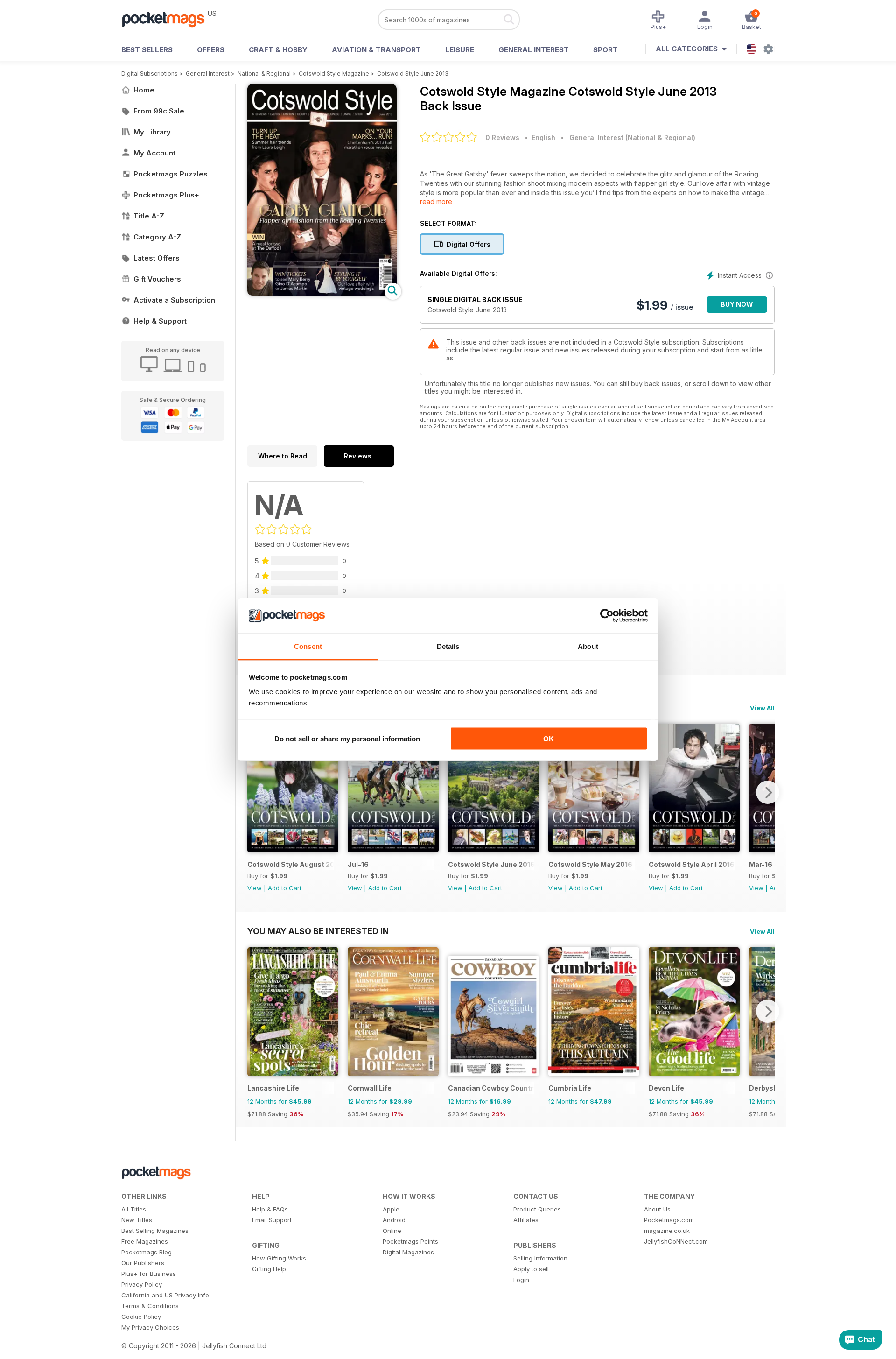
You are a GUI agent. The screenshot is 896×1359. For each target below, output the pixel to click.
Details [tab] (448, 646)
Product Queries (537, 1209)
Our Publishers (142, 1263)
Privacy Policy (141, 1284)
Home (143, 89)
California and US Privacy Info (165, 1295)
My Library (152, 131)
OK (548, 738)
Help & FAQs (270, 1209)
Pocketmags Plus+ (166, 194)
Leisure (459, 49)
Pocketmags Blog (146, 1252)
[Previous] (254, 792)
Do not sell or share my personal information (347, 738)
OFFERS (210, 49)
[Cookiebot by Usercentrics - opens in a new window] (607, 616)
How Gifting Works (279, 1258)
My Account (154, 152)
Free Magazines (144, 1241)
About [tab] (588, 646)
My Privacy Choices (150, 1327)
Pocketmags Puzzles (170, 173)
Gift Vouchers (157, 279)
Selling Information (540, 1258)
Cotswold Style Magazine (334, 73)
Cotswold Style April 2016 (692, 864)
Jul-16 (358, 864)
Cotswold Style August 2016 (290, 864)
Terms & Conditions (150, 1306)
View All (762, 707)
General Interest (533, 49)
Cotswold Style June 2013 (412, 73)
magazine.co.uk (667, 1230)
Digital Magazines (408, 1252)
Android (394, 1220)
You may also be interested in (318, 931)
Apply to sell (531, 1269)
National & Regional (264, 73)
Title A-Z (148, 215)
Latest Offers (156, 257)
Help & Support (160, 321)
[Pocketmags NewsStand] (168, 18)
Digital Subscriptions (149, 73)
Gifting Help (269, 1269)
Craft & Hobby (278, 49)
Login (521, 1279)
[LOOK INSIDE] (322, 293)
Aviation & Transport (376, 49)
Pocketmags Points (410, 1241)
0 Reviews (502, 137)
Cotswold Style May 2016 (590, 864)
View (254, 888)
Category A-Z (157, 236)
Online (392, 1230)
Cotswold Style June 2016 (491, 864)
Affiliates (526, 1220)
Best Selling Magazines (155, 1230)
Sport (605, 49)
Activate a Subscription (174, 300)
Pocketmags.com (669, 1220)
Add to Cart (284, 888)
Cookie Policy (141, 1316)
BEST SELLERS (147, 49)
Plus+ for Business (148, 1273)
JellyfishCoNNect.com (676, 1241)
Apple (391, 1209)
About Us (657, 1209)
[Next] (767, 792)
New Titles (136, 1220)
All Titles (133, 1209)
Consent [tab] (308, 646)
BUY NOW (737, 304)
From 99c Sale (158, 110)
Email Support (272, 1220)
